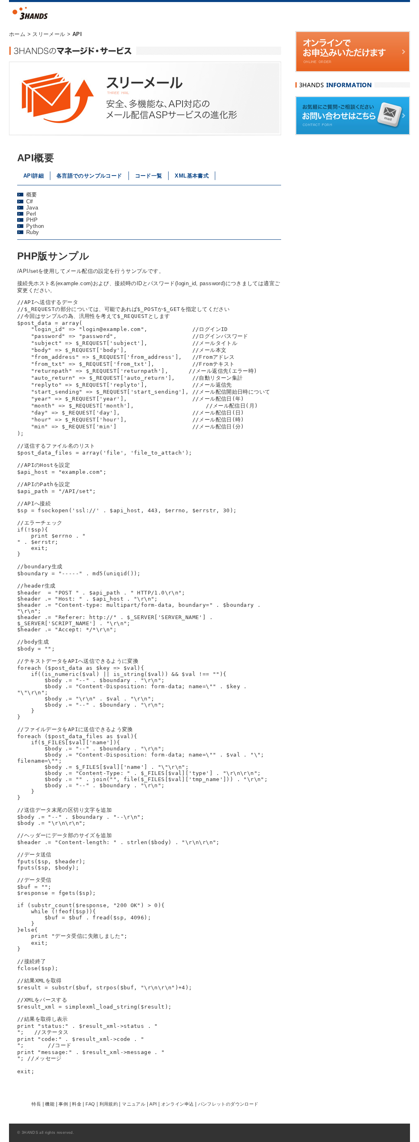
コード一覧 (148, 176)
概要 (31, 194)
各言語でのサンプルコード (89, 176)
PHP (32, 220)
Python (35, 226)
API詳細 (33, 176)
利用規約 (108, 1103)
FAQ (90, 1103)
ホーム (17, 34)
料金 (76, 1103)
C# (29, 201)
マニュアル (133, 1103)
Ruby (32, 232)
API (153, 1103)
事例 (63, 1103)
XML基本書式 (192, 176)
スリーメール (48, 34)
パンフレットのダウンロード (228, 1103)
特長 (36, 1103)
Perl (31, 214)
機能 (49, 1103)
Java (32, 208)
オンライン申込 (177, 1103)
